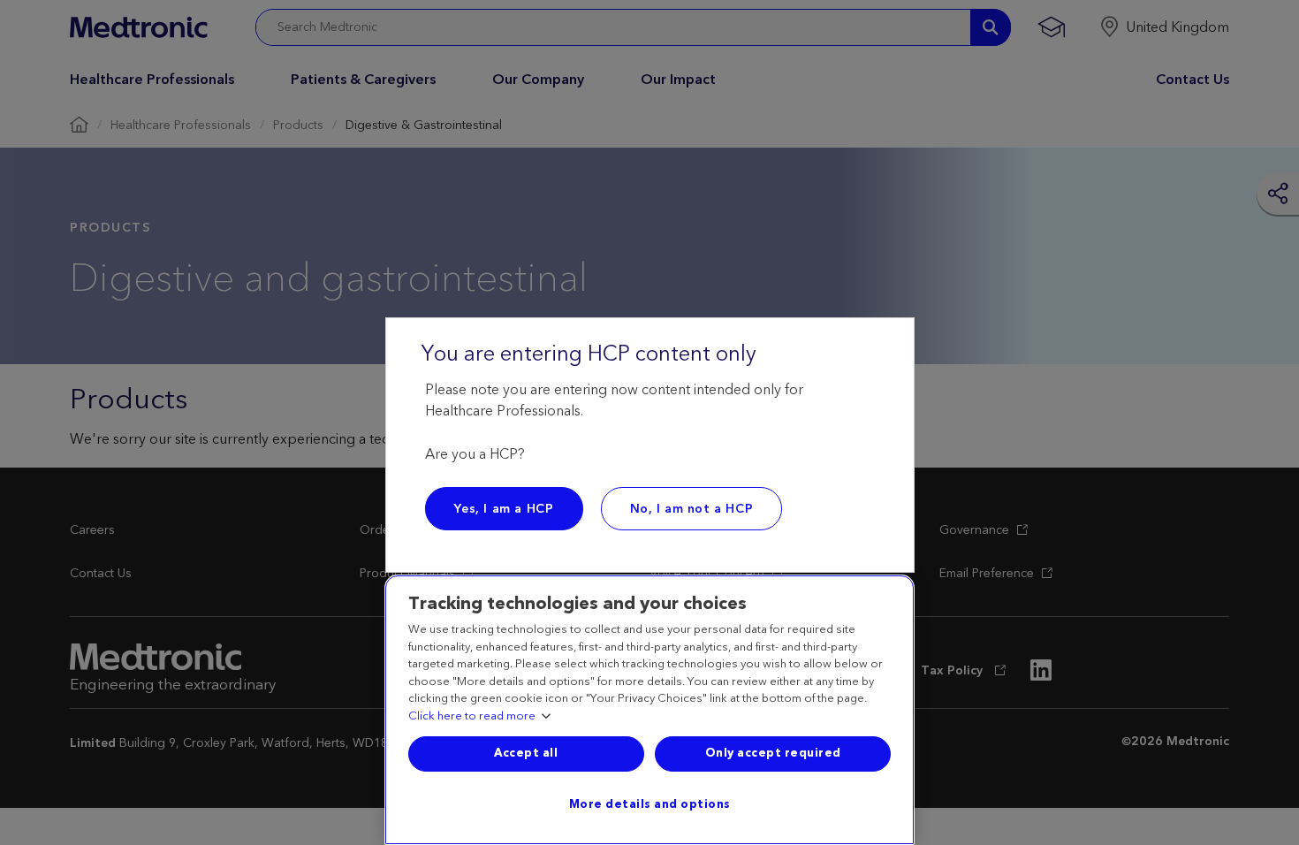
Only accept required (773, 753)
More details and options (650, 804)
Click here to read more (472, 717)
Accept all (526, 753)
